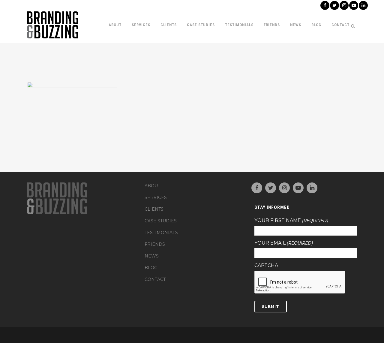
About (152, 185)
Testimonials (161, 232)
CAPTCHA (266, 265)
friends (155, 244)
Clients (154, 209)
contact (155, 279)
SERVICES (156, 197)
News (152, 256)
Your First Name (291, 220)
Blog (151, 267)
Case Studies (161, 221)
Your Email (283, 243)
